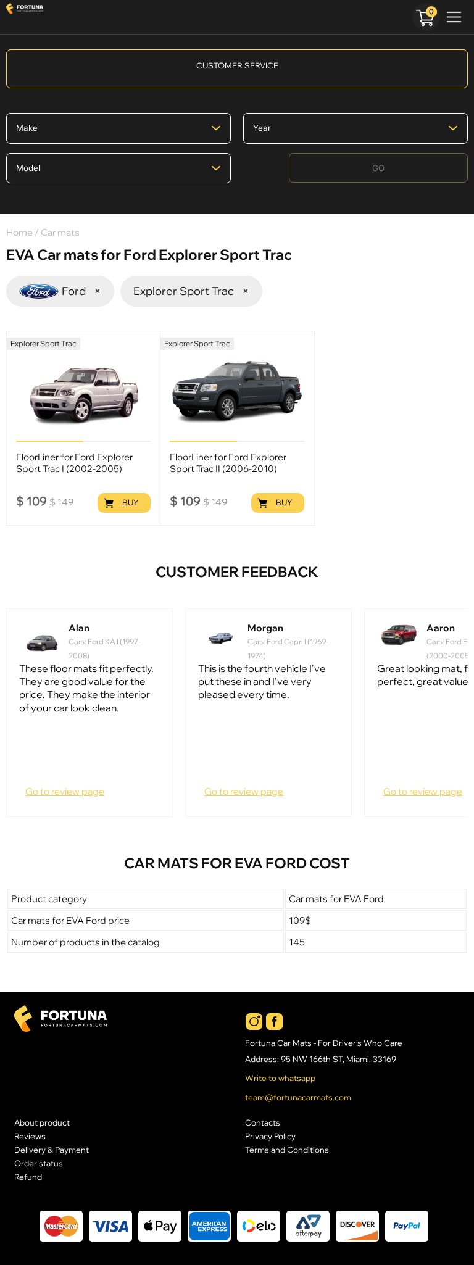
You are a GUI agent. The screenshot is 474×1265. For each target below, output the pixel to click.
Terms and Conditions (287, 1150)
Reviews (30, 1136)
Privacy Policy (270, 1136)
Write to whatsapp (280, 1078)
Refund (28, 1177)
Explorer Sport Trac (191, 291)
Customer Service (237, 65)
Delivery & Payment (51, 1150)
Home (19, 232)
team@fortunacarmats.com (298, 1097)
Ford (81, 291)
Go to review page (64, 791)
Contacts (262, 1122)
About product (42, 1122)
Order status (38, 1163)
